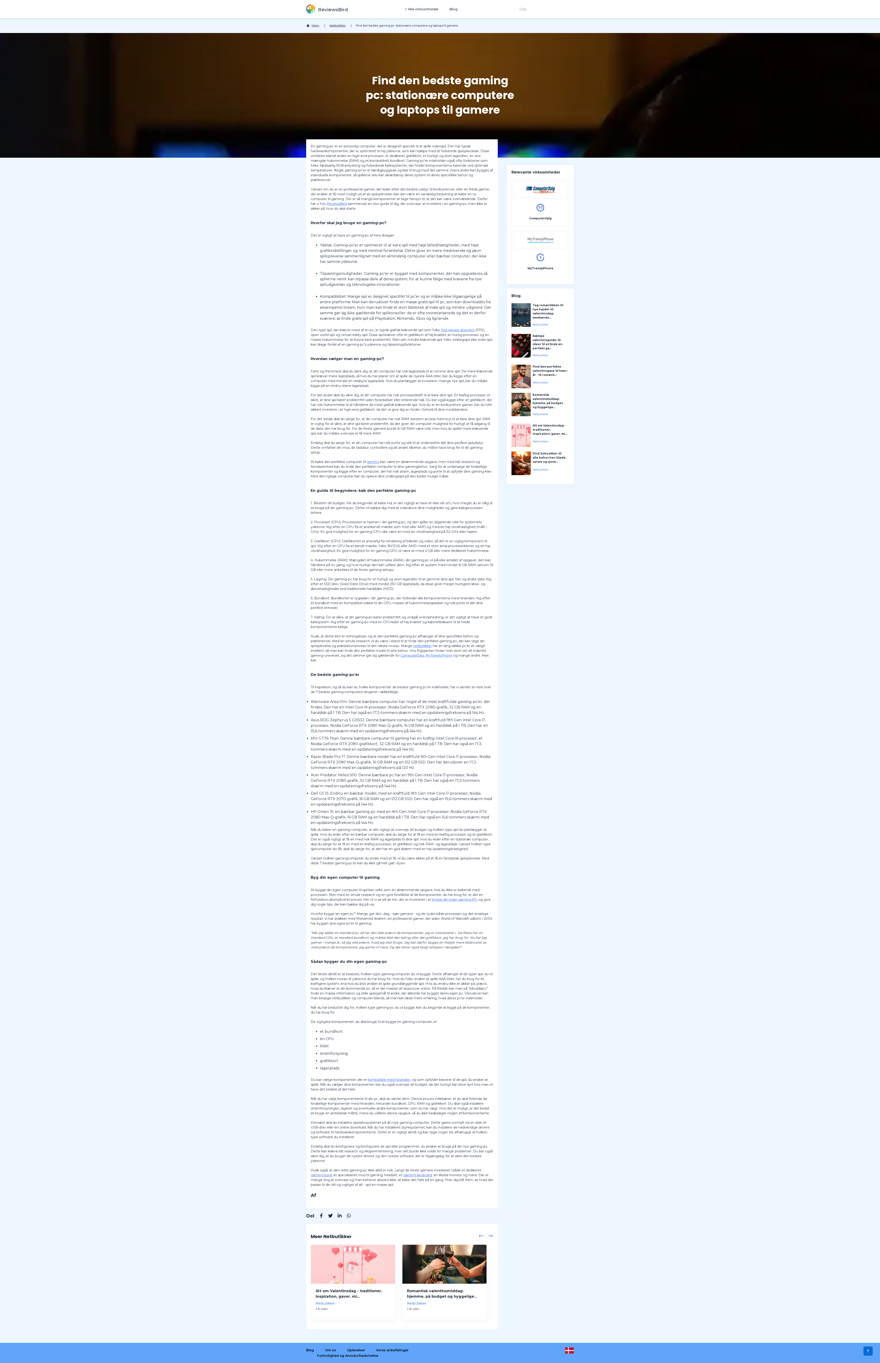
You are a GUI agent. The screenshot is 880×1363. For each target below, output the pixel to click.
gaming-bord (321, 1175)
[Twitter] (328, 1216)
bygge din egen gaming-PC (454, 900)
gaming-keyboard (417, 1175)
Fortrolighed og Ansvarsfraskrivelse (347, 1356)
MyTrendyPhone (439, 655)
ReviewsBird (337, 204)
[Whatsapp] (346, 1216)
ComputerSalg (412, 655)
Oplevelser (356, 1350)
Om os (330, 1350)
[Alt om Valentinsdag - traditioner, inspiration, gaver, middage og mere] (353, 1264)
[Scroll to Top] (868, 1351)
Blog (453, 9)
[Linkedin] (337, 1216)
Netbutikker (337, 25)
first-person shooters (457, 330)
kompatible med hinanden (389, 1080)
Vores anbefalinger (392, 1350)
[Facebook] (319, 1216)
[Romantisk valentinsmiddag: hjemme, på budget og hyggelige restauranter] (444, 1264)
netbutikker (422, 646)
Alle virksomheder (423, 9)
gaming (373, 462)
